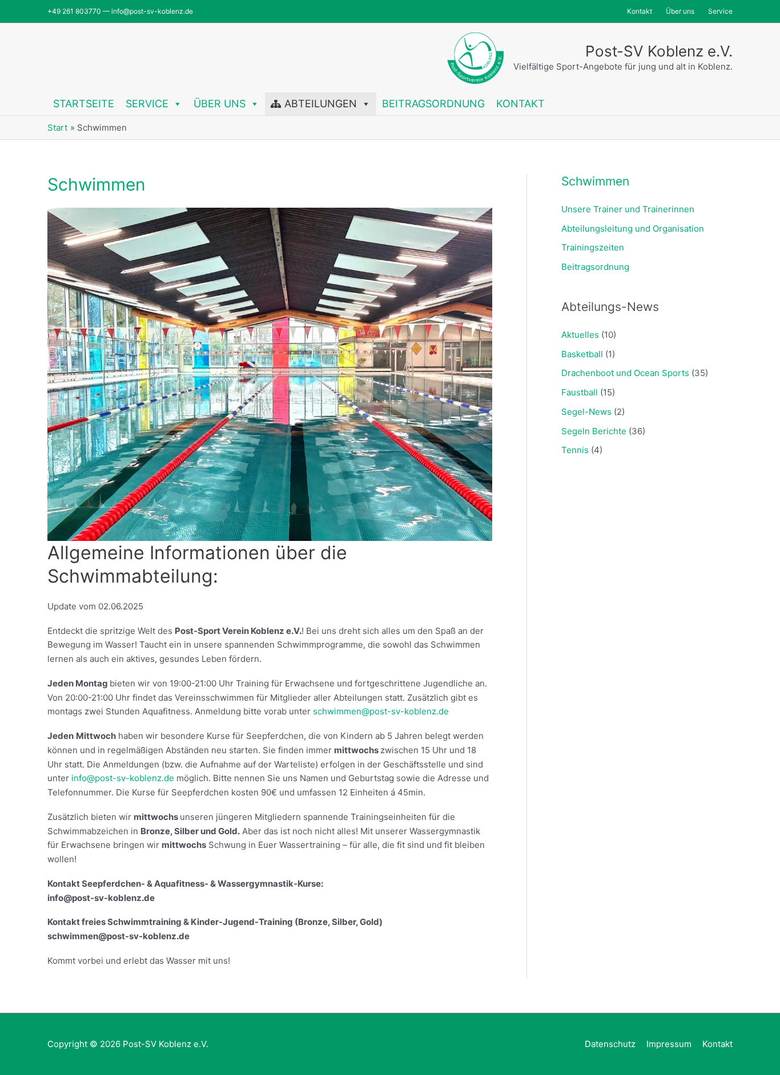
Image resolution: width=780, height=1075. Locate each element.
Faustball (579, 392)
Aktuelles (580, 334)
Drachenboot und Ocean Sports (625, 372)
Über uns (220, 104)
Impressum (668, 1043)
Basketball (582, 354)
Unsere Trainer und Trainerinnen (627, 209)
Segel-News (586, 411)
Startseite (83, 104)
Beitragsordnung (433, 104)
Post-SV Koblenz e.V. (659, 51)
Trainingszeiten (592, 247)
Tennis (575, 449)
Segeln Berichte (593, 431)
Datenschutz (610, 1043)
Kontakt (520, 104)
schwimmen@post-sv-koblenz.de (381, 711)
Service (147, 104)
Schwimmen (595, 181)
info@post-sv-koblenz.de (122, 778)
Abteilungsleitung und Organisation (632, 228)
